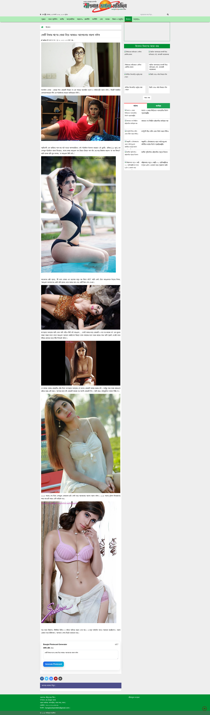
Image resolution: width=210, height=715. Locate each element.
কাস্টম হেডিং (48, 648)
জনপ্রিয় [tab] (158, 106)
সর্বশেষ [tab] (135, 106)
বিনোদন (48, 27)
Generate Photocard (53, 664)
